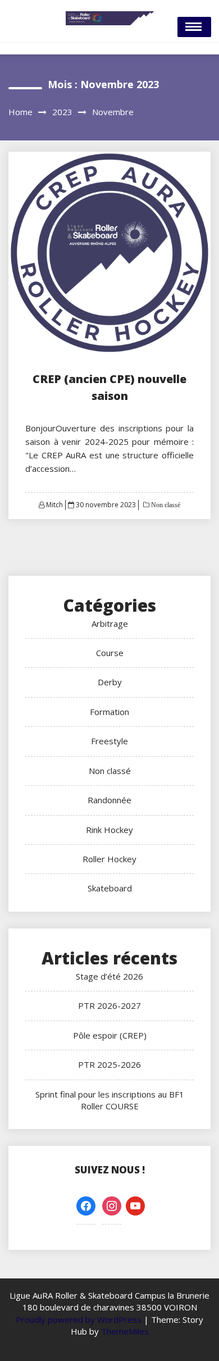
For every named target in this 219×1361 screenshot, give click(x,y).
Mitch (54, 504)
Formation (109, 711)
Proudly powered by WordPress (80, 1319)
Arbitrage (110, 623)
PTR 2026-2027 (109, 1005)
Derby (110, 682)
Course (110, 652)
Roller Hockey (109, 858)
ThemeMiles (125, 1331)
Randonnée (109, 799)
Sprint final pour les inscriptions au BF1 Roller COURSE (109, 1100)
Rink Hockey (109, 829)
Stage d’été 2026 (109, 976)
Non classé (164, 505)
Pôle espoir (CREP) (110, 1035)
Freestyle (109, 740)
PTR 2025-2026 (109, 1064)
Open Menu (194, 27)
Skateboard (110, 888)
